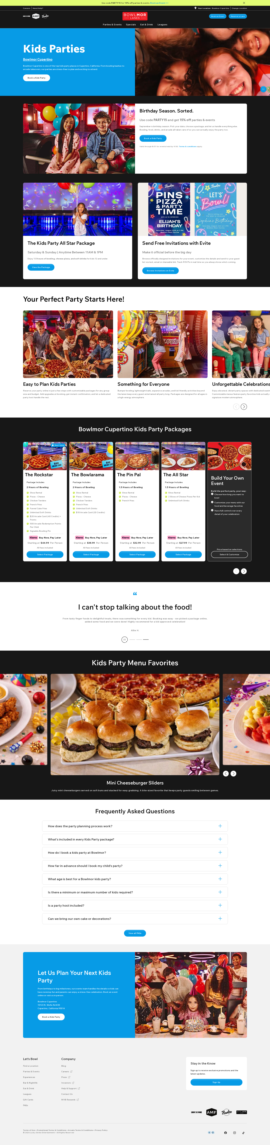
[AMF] (35, 16)
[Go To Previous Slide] (236, 407)
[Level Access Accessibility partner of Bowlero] (211, 1132)
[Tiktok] (243, 1132)
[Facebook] (225, 1132)
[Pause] (263, 89)
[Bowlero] (45, 16)
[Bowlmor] (241, 1112)
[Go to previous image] (226, 774)
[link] (218, 16)
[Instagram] (234, 1132)
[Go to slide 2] (139, 639)
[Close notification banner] (244, 3)
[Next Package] (244, 571)
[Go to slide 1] (132, 639)
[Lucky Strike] (26, 16)
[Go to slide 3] (146, 639)
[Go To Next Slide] (244, 407)
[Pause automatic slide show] (124, 639)
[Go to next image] (233, 774)
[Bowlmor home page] (135, 16)
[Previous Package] (236, 571)
